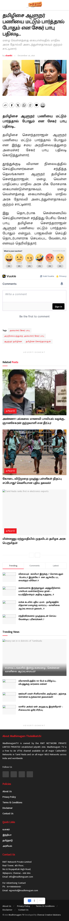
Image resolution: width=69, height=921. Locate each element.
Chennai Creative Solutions (49, 914)
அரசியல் (7, 846)
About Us (7, 791)
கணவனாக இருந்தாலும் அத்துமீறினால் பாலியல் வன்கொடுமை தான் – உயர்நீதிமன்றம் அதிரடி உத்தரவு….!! (39, 591)
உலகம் (6, 829)
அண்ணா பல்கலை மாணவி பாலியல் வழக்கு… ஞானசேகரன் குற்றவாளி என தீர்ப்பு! (34, 421)
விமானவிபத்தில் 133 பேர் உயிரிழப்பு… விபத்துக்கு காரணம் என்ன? (37, 682)
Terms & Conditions (12, 802)
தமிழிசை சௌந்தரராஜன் (38, 341)
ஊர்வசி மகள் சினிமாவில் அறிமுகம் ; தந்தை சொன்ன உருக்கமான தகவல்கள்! (42, 695)
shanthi (8, 55)
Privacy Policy (9, 797)
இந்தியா (7, 835)
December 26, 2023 (26, 55)
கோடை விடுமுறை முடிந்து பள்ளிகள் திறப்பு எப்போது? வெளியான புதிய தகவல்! (32, 481)
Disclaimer (8, 808)
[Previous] (31, 555)
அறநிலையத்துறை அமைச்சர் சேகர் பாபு (24, 336)
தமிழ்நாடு (10, 410)
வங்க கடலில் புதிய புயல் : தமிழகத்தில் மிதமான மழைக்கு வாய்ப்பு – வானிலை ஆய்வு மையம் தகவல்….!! (39, 605)
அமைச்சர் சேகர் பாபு (20, 330)
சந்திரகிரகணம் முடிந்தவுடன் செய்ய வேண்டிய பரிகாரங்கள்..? (37, 617)
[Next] (37, 555)
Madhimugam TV (16, 914)
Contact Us (8, 813)
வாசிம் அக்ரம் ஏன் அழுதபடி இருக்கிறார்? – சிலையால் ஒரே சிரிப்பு (40, 708)
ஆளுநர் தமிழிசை (13, 341)
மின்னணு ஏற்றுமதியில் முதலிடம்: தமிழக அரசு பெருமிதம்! (34, 541)
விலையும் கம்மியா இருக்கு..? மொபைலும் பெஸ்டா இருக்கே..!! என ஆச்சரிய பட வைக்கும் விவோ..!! (41, 577)
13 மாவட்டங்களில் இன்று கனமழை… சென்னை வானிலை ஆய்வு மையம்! (32, 670)
